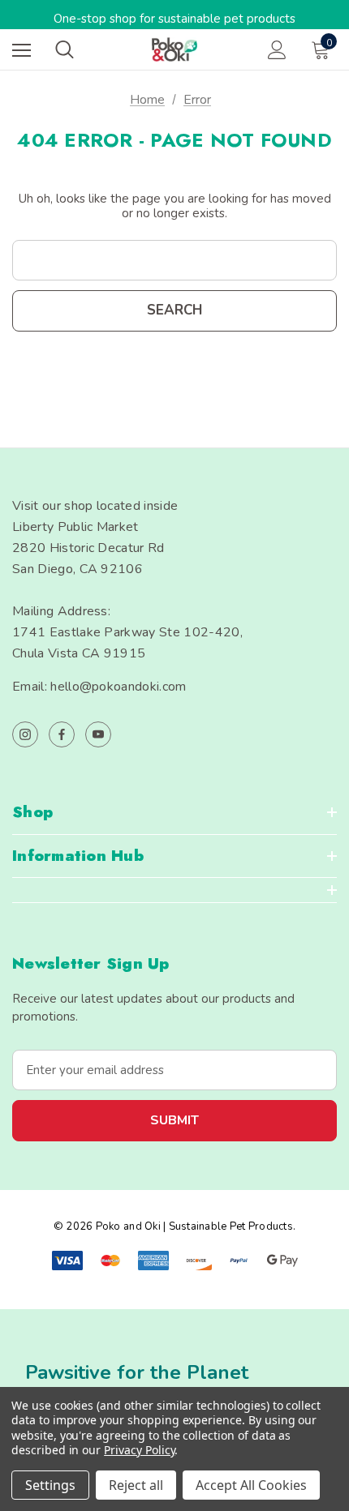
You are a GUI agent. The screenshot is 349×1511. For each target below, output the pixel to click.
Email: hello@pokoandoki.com (99, 687)
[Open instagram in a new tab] (25, 734)
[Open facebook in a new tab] (62, 734)
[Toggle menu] (21, 50)
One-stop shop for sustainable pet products (174, 19)
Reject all (136, 1485)
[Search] (64, 49)
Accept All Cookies (251, 1485)
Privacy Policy (139, 1449)
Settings (50, 1485)
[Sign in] (277, 50)
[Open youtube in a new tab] (98, 734)
